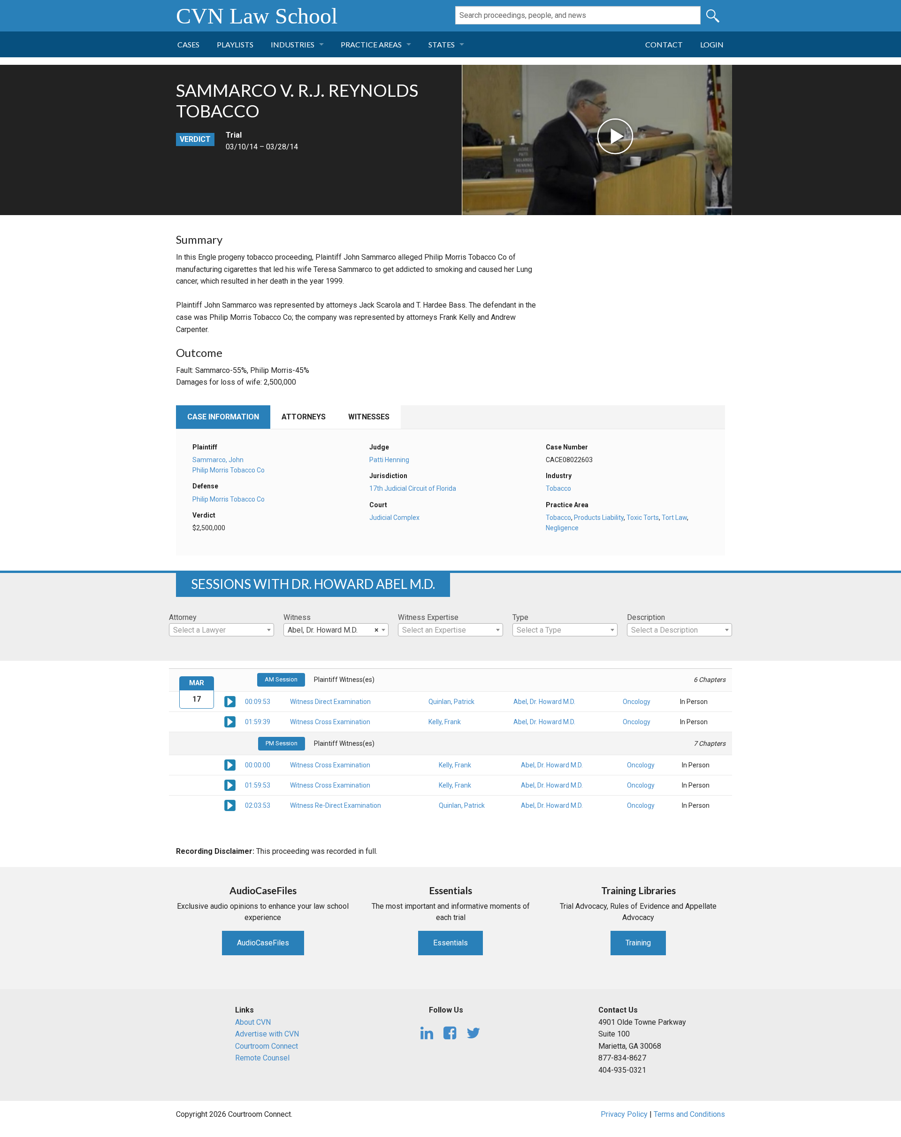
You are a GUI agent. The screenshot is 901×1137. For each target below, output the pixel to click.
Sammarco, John (218, 460)
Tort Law (674, 517)
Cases (188, 44)
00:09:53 (257, 701)
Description (646, 617)
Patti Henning (389, 460)
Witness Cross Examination (330, 722)
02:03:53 (257, 805)
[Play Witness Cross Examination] (230, 721)
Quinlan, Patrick (451, 701)
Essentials (450, 942)
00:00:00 (257, 765)
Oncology (636, 701)
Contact (664, 44)
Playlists (235, 44)
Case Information (223, 416)
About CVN (253, 1022)
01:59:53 (257, 785)
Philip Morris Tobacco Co (228, 470)
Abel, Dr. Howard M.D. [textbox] (333, 630)
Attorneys (304, 416)
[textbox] (221, 630)
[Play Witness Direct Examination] (230, 701)
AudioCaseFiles (263, 942)
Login (712, 44)
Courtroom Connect (266, 1046)
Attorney (183, 617)
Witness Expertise (428, 617)
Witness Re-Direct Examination (335, 805)
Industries (292, 44)
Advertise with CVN (267, 1033)
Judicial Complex (394, 517)
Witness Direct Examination (330, 701)
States (441, 44)
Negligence (562, 528)
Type (520, 617)
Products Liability (599, 517)
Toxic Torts (642, 517)
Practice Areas (371, 44)
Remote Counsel (262, 1057)
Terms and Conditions (689, 1114)
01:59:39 (257, 722)
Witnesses (368, 416)
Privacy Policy (624, 1114)
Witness (297, 617)
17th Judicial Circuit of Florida (412, 488)
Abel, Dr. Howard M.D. (544, 701)
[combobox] (221, 629)
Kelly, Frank (444, 722)
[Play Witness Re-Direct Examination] (230, 805)
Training (638, 942)
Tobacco (558, 488)
